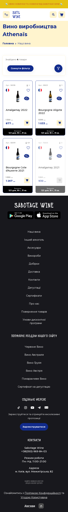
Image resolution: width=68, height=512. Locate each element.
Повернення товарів (34, 311)
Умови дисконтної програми (34, 321)
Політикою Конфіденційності (43, 493)
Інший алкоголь (34, 239)
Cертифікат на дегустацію (34, 386)
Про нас (34, 303)
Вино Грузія (34, 362)
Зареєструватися (34, 426)
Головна (8, 43)
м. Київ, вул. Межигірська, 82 (34, 471)
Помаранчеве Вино (34, 378)
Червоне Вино (34, 346)
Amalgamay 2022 (16, 110)
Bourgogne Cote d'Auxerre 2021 (16, 169)
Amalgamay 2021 (48, 167)
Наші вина (34, 231)
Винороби (34, 255)
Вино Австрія (34, 370)
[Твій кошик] (61, 14)
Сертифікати (34, 295)
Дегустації (34, 287)
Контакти (34, 279)
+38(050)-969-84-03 (34, 451)
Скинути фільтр (20, 68)
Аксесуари (34, 247)
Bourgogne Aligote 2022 (50, 111)
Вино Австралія (34, 354)
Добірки (34, 263)
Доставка (34, 271)
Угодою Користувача (34, 497)
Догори (29, 505)
